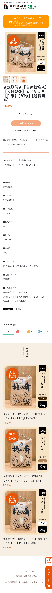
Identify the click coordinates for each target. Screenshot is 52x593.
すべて (8, 331)
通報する (18, 309)
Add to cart (26, 123)
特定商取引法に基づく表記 (26, 576)
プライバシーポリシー (26, 571)
